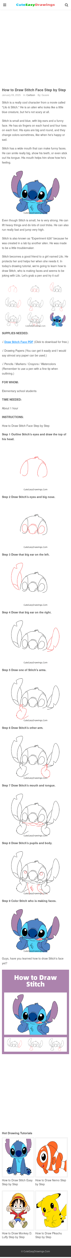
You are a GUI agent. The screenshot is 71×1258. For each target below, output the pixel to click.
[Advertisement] (35, 45)
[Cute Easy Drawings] (35, 5)
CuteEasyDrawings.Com (36, 1251)
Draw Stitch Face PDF (18, 342)
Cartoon (30, 95)
